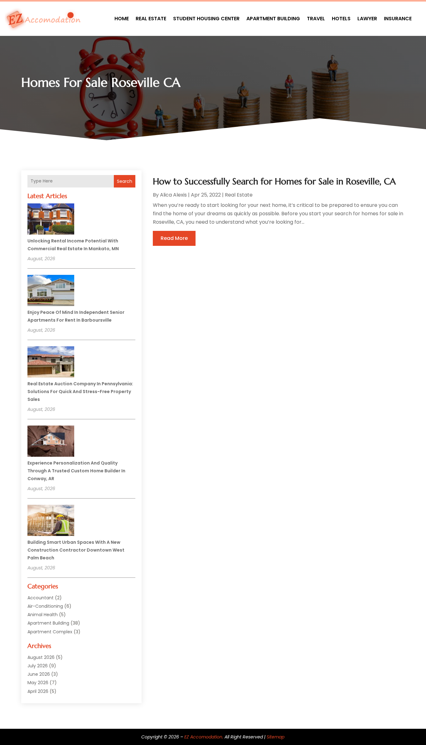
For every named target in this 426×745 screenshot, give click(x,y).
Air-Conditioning (45, 606)
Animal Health (42, 614)
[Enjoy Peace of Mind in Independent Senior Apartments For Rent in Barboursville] (50, 291)
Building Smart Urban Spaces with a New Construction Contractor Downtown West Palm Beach (75, 550)
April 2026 (37, 691)
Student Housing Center (206, 18)
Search (124, 181)
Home (121, 18)
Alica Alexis (173, 194)
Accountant (40, 598)
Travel (316, 18)
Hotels (341, 18)
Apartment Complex (49, 632)
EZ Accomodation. (203, 737)
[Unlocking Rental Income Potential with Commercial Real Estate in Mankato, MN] (50, 219)
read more (174, 238)
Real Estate (151, 18)
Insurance (398, 18)
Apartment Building (273, 18)
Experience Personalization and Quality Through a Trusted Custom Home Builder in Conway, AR (76, 471)
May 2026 (37, 682)
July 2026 (37, 666)
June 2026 (38, 674)
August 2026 (41, 657)
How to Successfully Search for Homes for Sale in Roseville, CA (274, 181)
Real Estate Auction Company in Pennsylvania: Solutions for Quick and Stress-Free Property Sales (80, 391)
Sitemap (275, 737)
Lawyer (367, 18)
